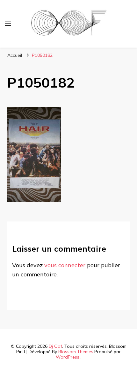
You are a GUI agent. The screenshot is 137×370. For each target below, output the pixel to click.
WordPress (67, 357)
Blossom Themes (75, 351)
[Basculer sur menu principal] (8, 24)
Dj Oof (55, 346)
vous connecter (64, 265)
